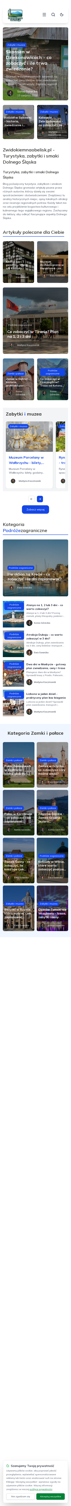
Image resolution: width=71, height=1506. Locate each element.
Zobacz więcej (35, 509)
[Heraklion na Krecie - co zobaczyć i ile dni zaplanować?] (35, 567)
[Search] (53, 15)
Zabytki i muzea (16, 44)
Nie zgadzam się (20, 1496)
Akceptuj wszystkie (50, 1496)
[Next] (40, 499)
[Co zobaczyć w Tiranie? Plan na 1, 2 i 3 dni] (35, 320)
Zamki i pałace (15, 373)
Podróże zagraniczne (20, 325)
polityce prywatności (41, 1489)
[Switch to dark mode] (61, 14)
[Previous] (31, 499)
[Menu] (44, 14)
